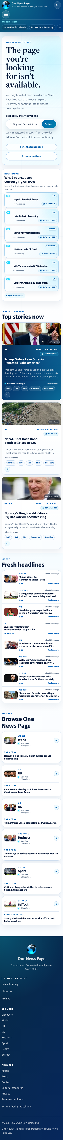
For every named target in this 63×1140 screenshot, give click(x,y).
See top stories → (14, 295)
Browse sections (31, 156)
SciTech (23, 904)
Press (5, 1076)
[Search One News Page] (57, 5)
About (5, 1071)
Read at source (53, 583)
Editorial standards (12, 1088)
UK (20, 773)
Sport (22, 871)
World (22, 739)
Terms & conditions (13, 1099)
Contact (6, 1082)
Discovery (7, 1015)
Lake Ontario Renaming (42, 27)
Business (24, 837)
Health (5, 1049)
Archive (6, 998)
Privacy (6, 1094)
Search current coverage (22, 116)
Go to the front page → (31, 147)
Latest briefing (10, 984)
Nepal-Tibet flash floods (15, 27)
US (20, 806)
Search (49, 124)
